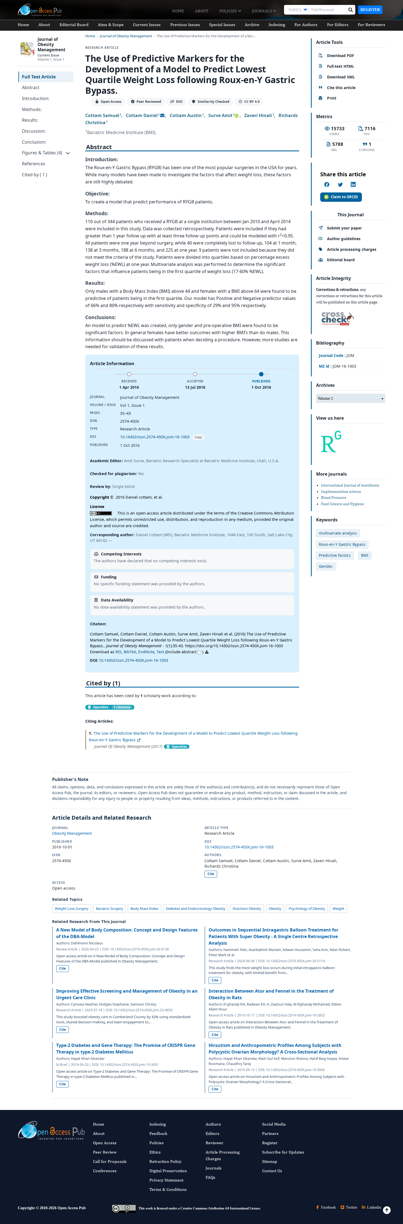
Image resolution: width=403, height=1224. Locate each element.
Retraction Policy (165, 1161)
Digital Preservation (168, 1170)
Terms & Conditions (168, 1189)
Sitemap (269, 1161)
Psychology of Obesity (307, 908)
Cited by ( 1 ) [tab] (34, 175)
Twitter (351, 1207)
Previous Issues (185, 24)
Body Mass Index (144, 908)
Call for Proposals (110, 1161)
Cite (211, 873)
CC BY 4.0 (252, 102)
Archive (252, 24)
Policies (228, 10)
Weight (338, 908)
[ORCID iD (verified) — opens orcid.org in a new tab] (237, 115)
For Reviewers (371, 24)
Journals (262, 10)
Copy (198, 437)
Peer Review (105, 1152)
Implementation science (341, 491)
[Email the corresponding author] (162, 115)
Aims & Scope (111, 24)
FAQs (210, 1177)
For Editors (337, 24)
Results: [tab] (30, 120)
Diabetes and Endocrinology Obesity (195, 908)
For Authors (305, 24)
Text (160, 651)
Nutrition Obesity (247, 908)
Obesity (275, 908)
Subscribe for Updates (283, 1152)
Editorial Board (74, 24)
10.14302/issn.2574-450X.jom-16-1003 (154, 436)
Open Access (105, 1142)
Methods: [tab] (32, 109)
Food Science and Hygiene (342, 504)
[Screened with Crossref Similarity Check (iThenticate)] (336, 317)
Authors (213, 1124)
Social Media (274, 1124)
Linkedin (373, 1207)
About (201, 10)
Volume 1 (325, 398)
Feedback (158, 1133)
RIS (118, 651)
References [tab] (33, 164)
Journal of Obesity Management (126, 36)
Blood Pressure (333, 497)
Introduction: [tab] (35, 98)
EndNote (146, 651)
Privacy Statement (166, 1180)
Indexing (277, 24)
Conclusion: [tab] (34, 142)
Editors (212, 1133)
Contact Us (272, 1170)
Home (178, 10)
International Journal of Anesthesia (350, 485)
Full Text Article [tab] (39, 77)
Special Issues (222, 24)
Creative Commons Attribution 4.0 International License (220, 1208)
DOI (179, 102)
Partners (270, 1133)
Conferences (105, 1170)
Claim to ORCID (344, 196)
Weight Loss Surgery (72, 908)
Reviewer (214, 1142)
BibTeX (130, 651)
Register (370, 10)
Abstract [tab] (30, 87)
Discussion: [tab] (34, 131)
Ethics (155, 1152)
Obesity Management (72, 833)
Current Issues (147, 24)
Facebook (328, 1207)
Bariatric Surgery (109, 908)
